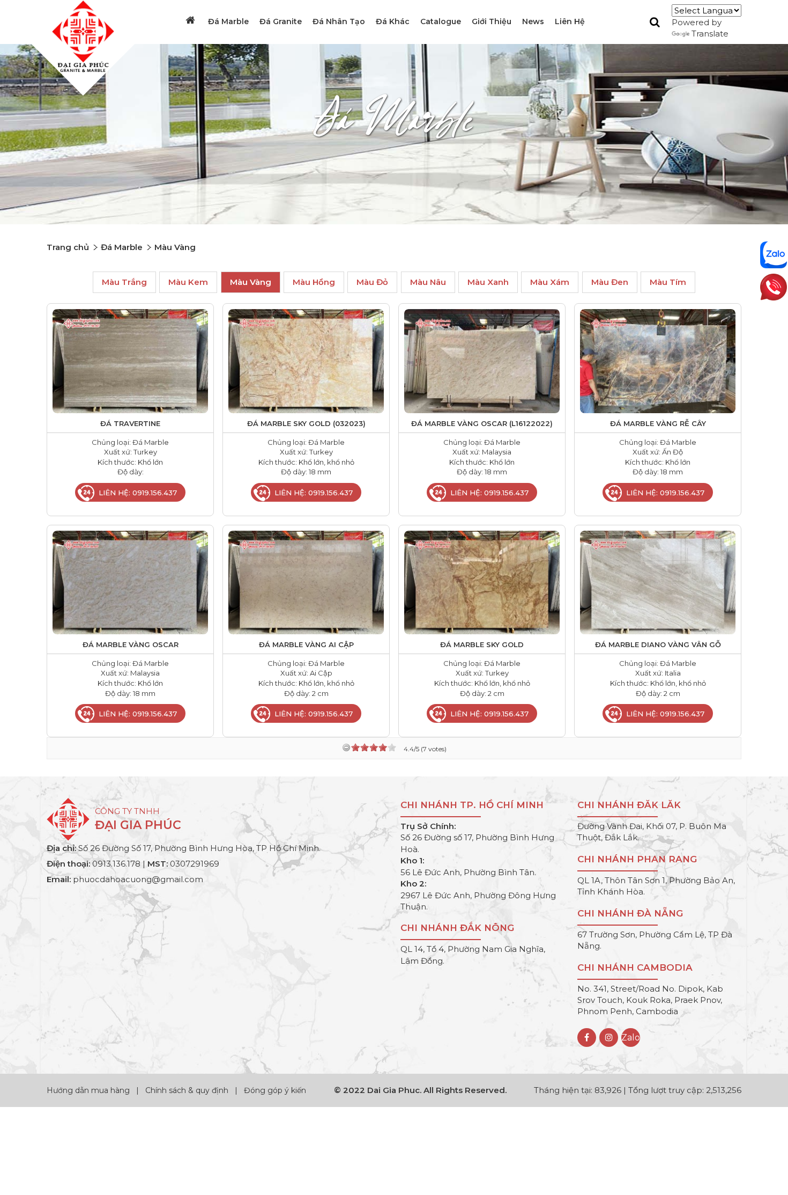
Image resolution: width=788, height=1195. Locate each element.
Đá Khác (393, 21)
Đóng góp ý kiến (275, 1090)
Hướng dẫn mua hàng (89, 1090)
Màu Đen (609, 282)
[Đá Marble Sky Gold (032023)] (306, 360)
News (533, 21)
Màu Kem (188, 282)
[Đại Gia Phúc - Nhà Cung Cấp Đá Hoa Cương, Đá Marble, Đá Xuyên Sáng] (80, 36)
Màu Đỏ (372, 282)
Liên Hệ (570, 21)
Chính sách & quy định (186, 1090)
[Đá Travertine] (130, 360)
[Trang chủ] (191, 20)
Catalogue (440, 21)
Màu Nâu (428, 282)
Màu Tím (668, 282)
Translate (710, 33)
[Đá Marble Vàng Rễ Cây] (657, 360)
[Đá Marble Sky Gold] (482, 581)
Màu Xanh (488, 282)
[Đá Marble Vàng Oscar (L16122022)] (482, 360)
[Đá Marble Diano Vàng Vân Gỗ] (657, 581)
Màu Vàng (250, 282)
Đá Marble (228, 21)
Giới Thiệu (491, 21)
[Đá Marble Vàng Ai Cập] (306, 581)
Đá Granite (280, 21)
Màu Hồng (314, 282)
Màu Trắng (124, 282)
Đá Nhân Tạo (339, 21)
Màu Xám (549, 282)
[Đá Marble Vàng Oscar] (130, 581)
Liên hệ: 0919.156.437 (138, 492)
